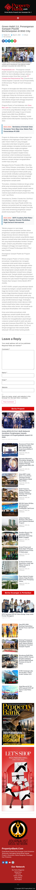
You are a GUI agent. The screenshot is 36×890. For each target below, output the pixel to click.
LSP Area (18, 874)
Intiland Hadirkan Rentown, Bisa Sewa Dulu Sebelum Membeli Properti (26, 520)
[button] (18, 18)
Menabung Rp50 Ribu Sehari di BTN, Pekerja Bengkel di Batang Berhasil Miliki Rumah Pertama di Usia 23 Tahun (26, 659)
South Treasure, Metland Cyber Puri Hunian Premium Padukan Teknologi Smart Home (25, 492)
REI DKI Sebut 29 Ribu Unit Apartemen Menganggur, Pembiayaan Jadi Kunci (26, 506)
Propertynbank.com (8, 69)
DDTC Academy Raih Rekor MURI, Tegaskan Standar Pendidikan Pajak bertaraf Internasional (18, 220)
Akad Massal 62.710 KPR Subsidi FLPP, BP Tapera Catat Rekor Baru (26, 689)
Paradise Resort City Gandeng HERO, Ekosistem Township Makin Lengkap (25, 535)
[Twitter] (6, 862)
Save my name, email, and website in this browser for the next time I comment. (16, 397)
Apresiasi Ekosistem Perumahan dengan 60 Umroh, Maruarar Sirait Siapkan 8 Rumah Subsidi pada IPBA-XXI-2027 (26, 463)
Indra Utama (18, 877)
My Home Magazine (18, 870)
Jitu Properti (18, 879)
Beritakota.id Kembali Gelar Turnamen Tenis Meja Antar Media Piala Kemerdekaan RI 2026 (18, 129)
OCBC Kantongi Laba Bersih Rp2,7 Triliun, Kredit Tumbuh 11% (26, 672)
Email (4, 380)
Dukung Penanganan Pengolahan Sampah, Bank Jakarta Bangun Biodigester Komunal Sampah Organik (26, 643)
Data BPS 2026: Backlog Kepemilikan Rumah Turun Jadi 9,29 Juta (26, 627)
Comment (6, 349)
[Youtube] (9, 862)
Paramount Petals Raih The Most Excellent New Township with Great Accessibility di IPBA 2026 (26, 447)
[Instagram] (13, 862)
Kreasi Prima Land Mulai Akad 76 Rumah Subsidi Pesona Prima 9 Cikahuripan (26, 549)
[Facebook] (3, 862)
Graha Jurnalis (18, 875)
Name (4, 372)
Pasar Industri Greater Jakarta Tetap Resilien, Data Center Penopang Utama (26, 579)
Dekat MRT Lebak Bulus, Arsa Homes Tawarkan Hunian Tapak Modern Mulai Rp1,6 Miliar (25, 477)
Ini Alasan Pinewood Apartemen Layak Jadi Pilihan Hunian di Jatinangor (26, 564)
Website (4, 387)
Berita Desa (18, 872)
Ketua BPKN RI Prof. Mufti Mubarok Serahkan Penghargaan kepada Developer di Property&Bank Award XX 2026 (17, 434)
